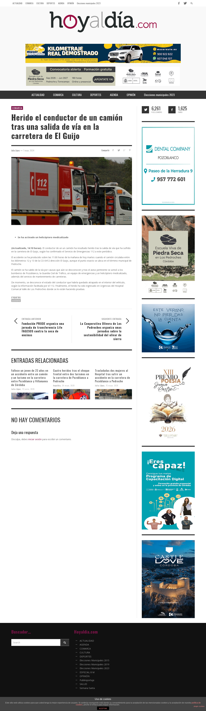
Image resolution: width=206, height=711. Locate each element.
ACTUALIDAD (87, 640)
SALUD (83, 684)
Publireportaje (87, 680)
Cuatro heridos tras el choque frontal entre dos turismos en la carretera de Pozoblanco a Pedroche (71, 375)
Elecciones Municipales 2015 (94, 660)
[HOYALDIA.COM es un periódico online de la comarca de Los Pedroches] (103, 24)
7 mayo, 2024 (28, 150)
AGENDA (84, 644)
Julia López (16, 389)
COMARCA (17, 108)
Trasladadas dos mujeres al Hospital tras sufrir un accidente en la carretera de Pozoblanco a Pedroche (112, 375)
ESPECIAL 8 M (87, 672)
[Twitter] (185, 3)
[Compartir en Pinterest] (130, 150)
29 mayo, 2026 (68, 385)
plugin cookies (199, 706)
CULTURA (85, 652)
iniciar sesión (35, 439)
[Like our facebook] (172, 109)
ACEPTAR (103, 708)
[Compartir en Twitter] (119, 150)
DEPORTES (85, 656)
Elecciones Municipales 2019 (94, 664)
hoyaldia (57, 385)
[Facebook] (179, 3)
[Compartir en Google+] (124, 150)
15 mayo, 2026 (112, 385)
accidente (16, 300)
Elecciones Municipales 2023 (94, 668)
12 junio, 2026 (28, 389)
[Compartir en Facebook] (113, 150)
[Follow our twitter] (145, 109)
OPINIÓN (84, 676)
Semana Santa (87, 688)
